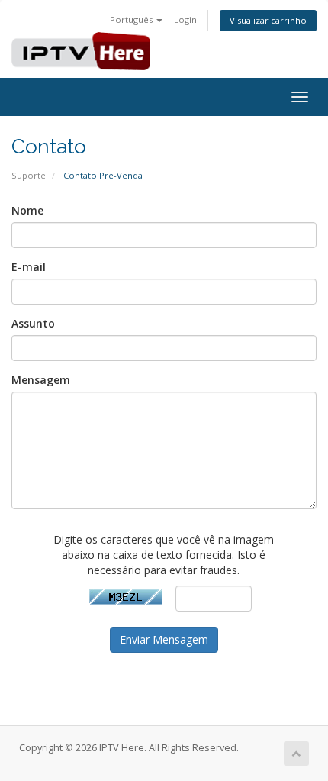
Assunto (33, 323)
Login (185, 19)
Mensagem (40, 380)
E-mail (28, 267)
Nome (27, 210)
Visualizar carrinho (268, 20)
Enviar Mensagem (164, 639)
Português (132, 19)
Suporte (28, 175)
